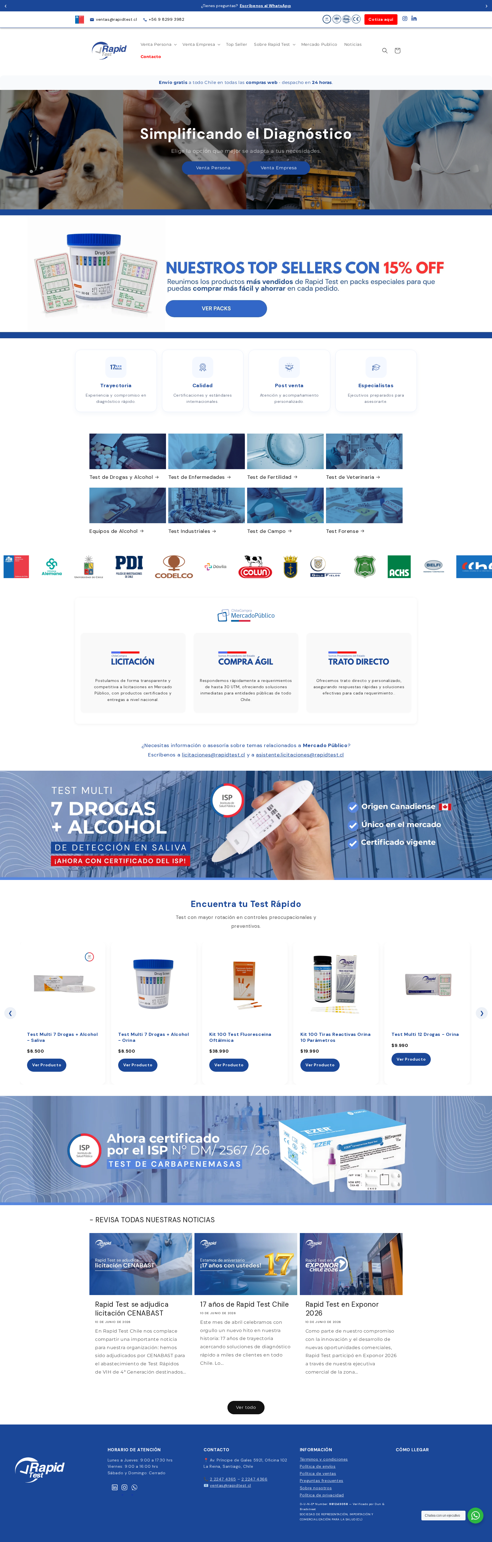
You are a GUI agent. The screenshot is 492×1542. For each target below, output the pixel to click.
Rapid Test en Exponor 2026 (342, 1308)
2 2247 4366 (254, 1479)
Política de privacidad (322, 1495)
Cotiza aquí (380, 19)
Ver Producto (46, 1064)
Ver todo (246, 1407)
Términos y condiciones (324, 1459)
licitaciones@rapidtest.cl (213, 754)
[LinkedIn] (414, 20)
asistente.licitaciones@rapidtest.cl (300, 754)
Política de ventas (318, 1473)
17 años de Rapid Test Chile (244, 1304)
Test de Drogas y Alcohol (121, 477)
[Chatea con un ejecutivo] (475, 1516)
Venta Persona (213, 168)
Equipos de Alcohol (113, 531)
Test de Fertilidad (269, 477)
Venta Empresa (279, 168)
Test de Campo (266, 531)
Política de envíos (318, 1466)
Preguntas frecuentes (321, 1480)
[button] (158, 44)
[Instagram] (405, 20)
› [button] (486, 5)
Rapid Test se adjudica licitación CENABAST (132, 1308)
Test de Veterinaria (350, 477)
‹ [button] (6, 5)
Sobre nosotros (316, 1488)
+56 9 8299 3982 (166, 19)
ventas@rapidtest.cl (116, 19)
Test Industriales (189, 531)
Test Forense (342, 531)
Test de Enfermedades (196, 477)
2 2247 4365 (223, 1479)
